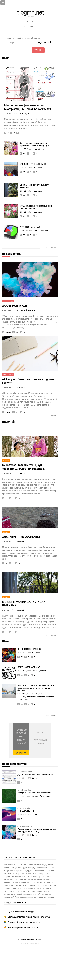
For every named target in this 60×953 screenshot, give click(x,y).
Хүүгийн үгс (24, 114)
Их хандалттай (11, 253)
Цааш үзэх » (51, 247)
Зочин (34, 778)
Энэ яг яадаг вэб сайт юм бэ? (19, 858)
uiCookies (34, 944)
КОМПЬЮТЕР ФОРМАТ (28, 667)
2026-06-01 (24, 212)
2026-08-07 (24, 149)
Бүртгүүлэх (30, 26)
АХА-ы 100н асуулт (14, 305)
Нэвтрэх (29, 21)
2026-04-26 (21, 694)
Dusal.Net (37, 939)
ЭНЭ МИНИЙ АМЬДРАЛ (26, 310)
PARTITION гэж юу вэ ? (30, 227)
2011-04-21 (6, 387)
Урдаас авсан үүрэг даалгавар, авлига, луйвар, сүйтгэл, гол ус (36, 830)
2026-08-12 (8, 114)
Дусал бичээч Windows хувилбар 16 (35, 774)
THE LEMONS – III (25, 811)
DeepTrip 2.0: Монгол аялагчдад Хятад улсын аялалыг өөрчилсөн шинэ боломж (36, 688)
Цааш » (53, 415)
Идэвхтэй (8, 421)
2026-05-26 (24, 230)
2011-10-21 (6, 310)
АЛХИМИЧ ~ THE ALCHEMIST (33, 164)
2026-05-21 (21, 652)
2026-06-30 (24, 191)
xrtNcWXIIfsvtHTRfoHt (41, 796)
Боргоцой (38, 167)
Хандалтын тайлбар (15, 902)
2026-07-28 (24, 167)
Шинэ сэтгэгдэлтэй (14, 763)
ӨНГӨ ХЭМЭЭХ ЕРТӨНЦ (29, 649)
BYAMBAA (20, 387)
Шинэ (5, 58)
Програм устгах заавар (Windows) (34, 792)
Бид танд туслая (41, 230)
